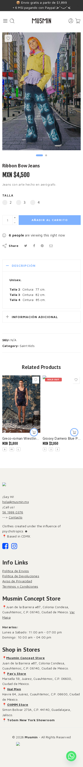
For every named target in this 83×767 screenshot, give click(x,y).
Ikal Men (14, 689)
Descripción (24, 265)
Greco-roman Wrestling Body (21, 438)
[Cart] (78, 21)
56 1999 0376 (12, 512)
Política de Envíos (15, 571)
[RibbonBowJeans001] (41, 91)
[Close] (78, 6)
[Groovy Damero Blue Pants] (62, 404)
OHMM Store (17, 704)
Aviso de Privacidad (17, 581)
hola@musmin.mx (15, 502)
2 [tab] (46, 159)
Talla (7, 195)
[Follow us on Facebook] (5, 547)
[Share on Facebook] (34, 246)
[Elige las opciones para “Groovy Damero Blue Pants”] (74, 432)
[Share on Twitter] (25, 246)
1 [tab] (39, 159)
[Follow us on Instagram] (14, 547)
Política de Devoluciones (20, 576)
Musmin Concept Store (25, 658)
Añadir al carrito (50, 220)
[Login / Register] (71, 21)
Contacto (16, 517)
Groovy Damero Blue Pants (62, 438)
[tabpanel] (41, 92)
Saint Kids (27, 346)
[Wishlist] (8, 38)
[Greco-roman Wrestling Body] (21, 404)
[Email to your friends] (51, 246)
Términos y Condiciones (20, 586)
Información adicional (35, 317)
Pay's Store (16, 673)
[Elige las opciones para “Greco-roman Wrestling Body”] (34, 432)
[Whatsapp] (71, 756)
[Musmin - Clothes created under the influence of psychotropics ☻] (41, 21)
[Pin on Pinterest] (42, 246)
